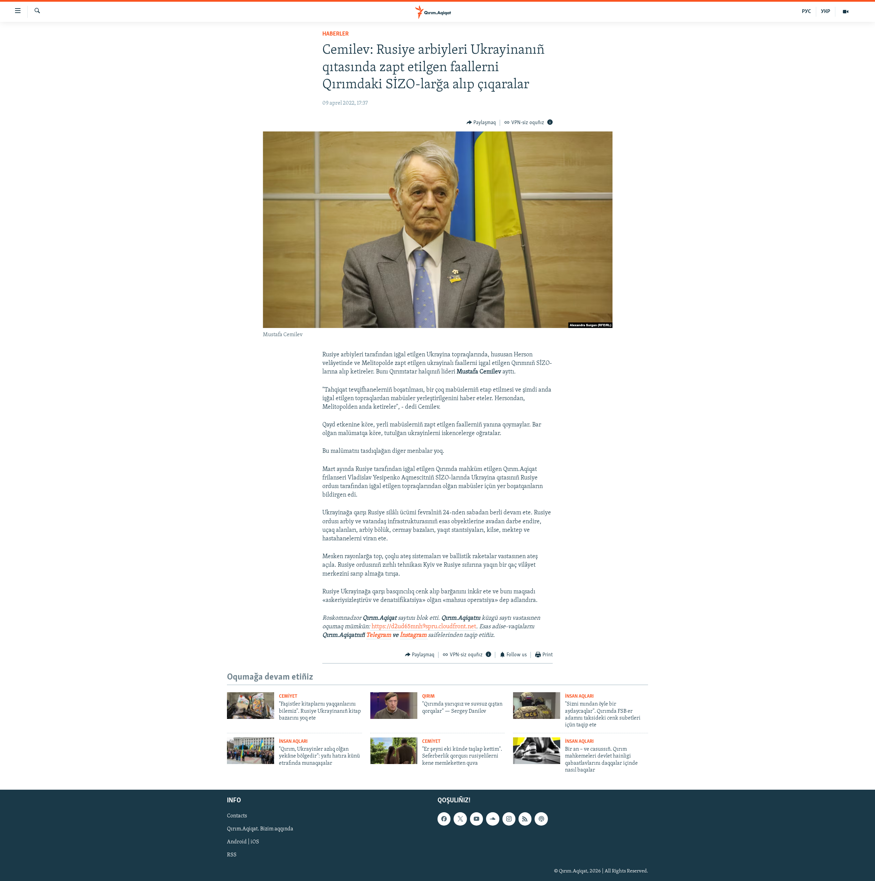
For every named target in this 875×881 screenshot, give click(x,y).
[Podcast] (541, 818)
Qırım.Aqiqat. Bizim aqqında (260, 829)
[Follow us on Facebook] (444, 818)
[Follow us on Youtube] (476, 818)
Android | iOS (243, 842)
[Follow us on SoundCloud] (492, 818)
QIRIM (428, 696)
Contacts (237, 816)
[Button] (481, 122)
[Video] (845, 11)
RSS (232, 855)
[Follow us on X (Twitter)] (460, 818)
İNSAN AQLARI (579, 696)
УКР (825, 11)
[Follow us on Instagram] (508, 818)
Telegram (378, 635)
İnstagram (414, 635)
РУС (806, 11)
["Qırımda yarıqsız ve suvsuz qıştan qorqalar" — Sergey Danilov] (393, 705)
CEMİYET (288, 696)
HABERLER (335, 34)
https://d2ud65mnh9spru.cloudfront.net (424, 627)
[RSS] (525, 818)
